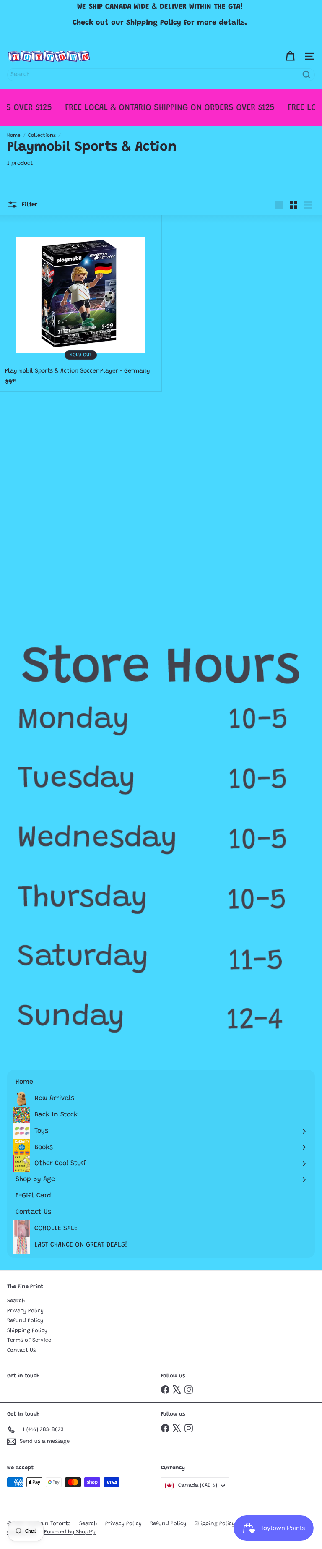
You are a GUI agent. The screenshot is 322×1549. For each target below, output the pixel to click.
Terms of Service (29, 1340)
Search (16, 1301)
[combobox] (161, 74)
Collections (42, 135)
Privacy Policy (25, 1311)
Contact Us (21, 1350)
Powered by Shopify (70, 1532)
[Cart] (290, 56)
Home (14, 135)
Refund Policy (25, 1320)
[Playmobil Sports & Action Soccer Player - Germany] (80, 303)
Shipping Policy (27, 1330)
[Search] (306, 74)
